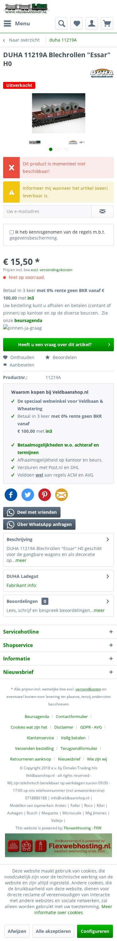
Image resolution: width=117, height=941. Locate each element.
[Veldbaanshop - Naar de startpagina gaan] (27, 8)
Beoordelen (64, 357)
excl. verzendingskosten (51, 269)
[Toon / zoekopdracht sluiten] (61, 23)
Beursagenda (37, 716)
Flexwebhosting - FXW (82, 828)
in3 (30, 298)
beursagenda (28, 320)
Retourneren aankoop (30, 759)
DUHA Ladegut (22, 576)
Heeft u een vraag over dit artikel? (55, 344)
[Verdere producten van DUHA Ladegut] (102, 73)
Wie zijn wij (97, 759)
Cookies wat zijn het (29, 727)
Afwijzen (17, 931)
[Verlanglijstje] (76, 23)
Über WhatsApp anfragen (44, 524)
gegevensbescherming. (34, 238)
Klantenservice (40, 738)
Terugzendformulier (79, 748)
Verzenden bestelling (34, 748)
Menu (22, 23)
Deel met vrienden (36, 512)
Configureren (95, 931)
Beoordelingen (22, 601)
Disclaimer (63, 727)
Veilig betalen (73, 738)
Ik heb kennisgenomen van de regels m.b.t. (57, 235)
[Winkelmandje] (107, 23)
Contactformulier (72, 716)
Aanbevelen (21, 365)
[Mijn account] (91, 23)
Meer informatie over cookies (73, 909)
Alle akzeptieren (53, 931)
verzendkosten (88, 689)
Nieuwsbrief (69, 759)
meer (21, 560)
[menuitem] (16, 23)
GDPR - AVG (91, 727)
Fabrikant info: (22, 585)
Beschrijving (19, 539)
